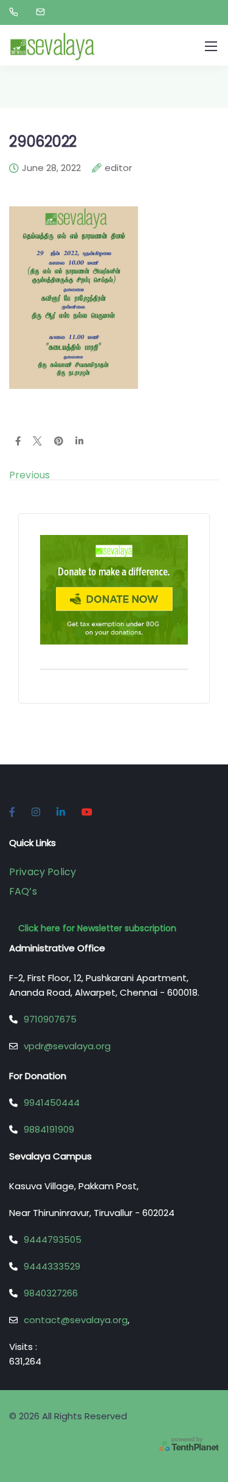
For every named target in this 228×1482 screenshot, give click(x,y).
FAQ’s (23, 891)
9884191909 (49, 1129)
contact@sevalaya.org (76, 1319)
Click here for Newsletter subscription (97, 928)
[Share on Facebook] (18, 442)
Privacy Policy (42, 872)
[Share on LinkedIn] (79, 442)
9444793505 (52, 1239)
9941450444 (52, 1102)
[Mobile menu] (211, 46)
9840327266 (51, 1293)
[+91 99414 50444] (16, 12)
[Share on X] (37, 442)
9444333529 (52, 1266)
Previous (29, 475)
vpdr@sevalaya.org (67, 1046)
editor (118, 168)
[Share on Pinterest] (58, 442)
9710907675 (50, 1019)
